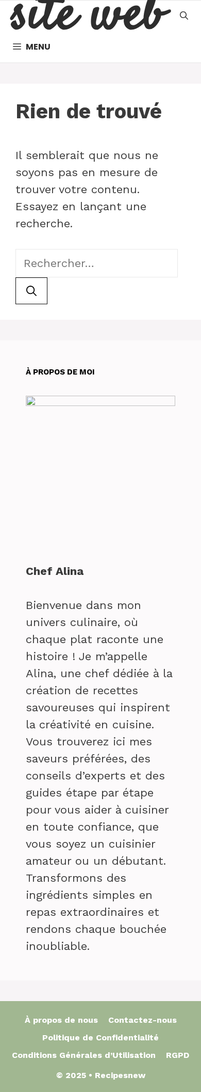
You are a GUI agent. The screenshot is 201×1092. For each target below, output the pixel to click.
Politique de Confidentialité (100, 1037)
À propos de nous (61, 1020)
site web (87, 16)
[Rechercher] (31, 290)
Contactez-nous (142, 1020)
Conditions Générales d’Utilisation (84, 1055)
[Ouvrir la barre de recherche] (184, 16)
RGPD (177, 1055)
